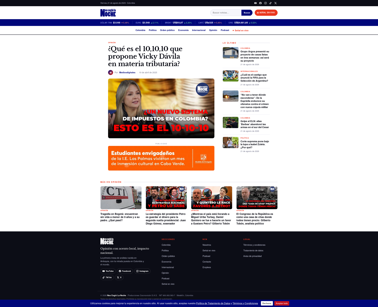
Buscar (247, 12)
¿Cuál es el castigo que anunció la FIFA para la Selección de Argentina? (254, 78)
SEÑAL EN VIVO (267, 12)
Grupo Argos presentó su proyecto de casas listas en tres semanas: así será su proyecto (255, 56)
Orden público (167, 30)
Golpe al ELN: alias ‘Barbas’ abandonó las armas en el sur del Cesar (255, 124)
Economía (183, 30)
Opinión (213, 30)
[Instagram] (265, 3)
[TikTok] (270, 3)
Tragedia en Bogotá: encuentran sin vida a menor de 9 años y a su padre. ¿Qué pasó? (120, 217)
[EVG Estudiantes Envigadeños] (161, 158)
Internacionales (249, 71)
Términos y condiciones (254, 244)
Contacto (207, 261)
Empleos (207, 267)
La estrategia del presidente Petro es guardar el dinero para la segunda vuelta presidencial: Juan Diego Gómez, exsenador (166, 218)
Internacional (199, 30)
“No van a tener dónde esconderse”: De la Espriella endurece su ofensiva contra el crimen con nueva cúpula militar (255, 101)
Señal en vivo (242, 30)
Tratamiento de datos (253, 250)
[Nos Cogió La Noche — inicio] (108, 13)
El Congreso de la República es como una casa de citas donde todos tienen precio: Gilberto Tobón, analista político (254, 218)
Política (153, 30)
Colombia (140, 30)
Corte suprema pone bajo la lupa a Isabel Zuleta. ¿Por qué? (255, 144)
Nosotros (207, 244)
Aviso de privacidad (252, 255)
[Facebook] (260, 3)
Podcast (225, 30)
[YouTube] (255, 3)
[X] (275, 3)
